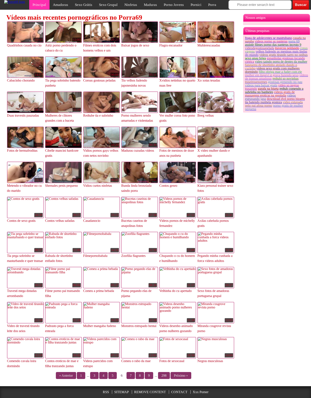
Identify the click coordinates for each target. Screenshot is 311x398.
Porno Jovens (174, 5)
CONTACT (179, 392)
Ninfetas (130, 5)
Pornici (196, 5)
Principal (39, 5)
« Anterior (66, 375)
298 (164, 375)
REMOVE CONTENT (150, 392)
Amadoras (60, 5)
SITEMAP (121, 392)
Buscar (301, 5)
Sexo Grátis (83, 5)
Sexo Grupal (108, 5)
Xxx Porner (200, 392)
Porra (212, 5)
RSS (106, 392)
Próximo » (181, 375)
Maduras (150, 5)
